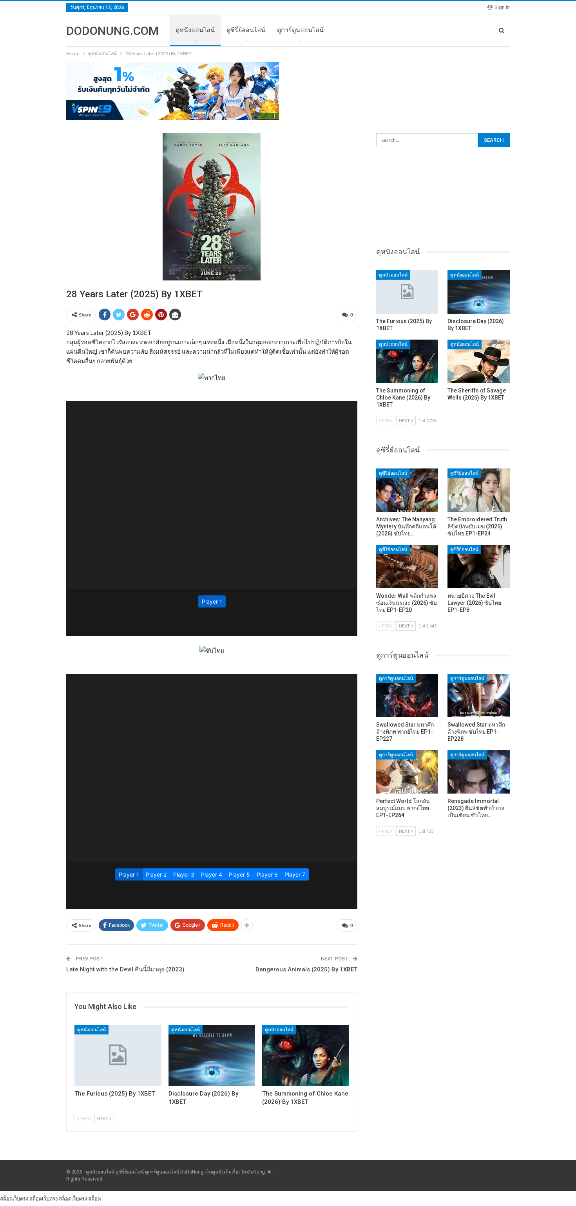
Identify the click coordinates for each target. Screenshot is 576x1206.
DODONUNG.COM (112, 31)
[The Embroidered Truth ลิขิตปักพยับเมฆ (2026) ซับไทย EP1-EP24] (478, 490)
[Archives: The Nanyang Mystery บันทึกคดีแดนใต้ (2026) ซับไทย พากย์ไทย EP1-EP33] (407, 490)
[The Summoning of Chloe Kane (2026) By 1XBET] (305, 1055)
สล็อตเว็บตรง (14, 1198)
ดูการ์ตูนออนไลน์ (300, 30)
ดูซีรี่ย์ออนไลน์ (245, 30)
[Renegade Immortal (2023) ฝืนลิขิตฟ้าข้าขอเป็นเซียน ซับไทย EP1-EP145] (478, 772)
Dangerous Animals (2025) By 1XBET (306, 969)
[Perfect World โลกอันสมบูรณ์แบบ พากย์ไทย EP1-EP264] (407, 772)
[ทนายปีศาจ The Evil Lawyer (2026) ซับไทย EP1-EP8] (478, 566)
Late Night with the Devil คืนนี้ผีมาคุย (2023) (125, 969)
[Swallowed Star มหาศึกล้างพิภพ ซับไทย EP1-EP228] (478, 695)
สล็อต (94, 1198)
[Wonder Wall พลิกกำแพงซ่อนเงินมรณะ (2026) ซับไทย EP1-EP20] (407, 566)
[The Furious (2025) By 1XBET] (117, 1055)
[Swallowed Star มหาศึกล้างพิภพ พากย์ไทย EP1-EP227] (407, 695)
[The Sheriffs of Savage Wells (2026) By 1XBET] (478, 361)
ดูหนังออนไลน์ (195, 30)
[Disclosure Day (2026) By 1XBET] (211, 1055)
